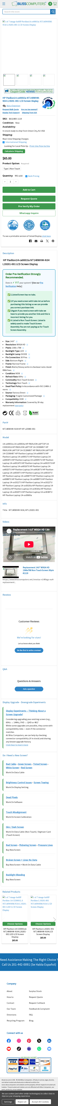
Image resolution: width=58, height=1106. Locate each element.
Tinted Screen (40, 764)
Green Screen (25, 764)
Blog (31, 1020)
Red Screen (26, 767)
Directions (11, 1014)
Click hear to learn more (17, 744)
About (9, 991)
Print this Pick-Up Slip (40, 146)
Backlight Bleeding (15, 874)
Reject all (22, 1101)
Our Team (11, 1008)
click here (46, 236)
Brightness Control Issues (19, 782)
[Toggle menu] (3, 3)
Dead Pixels (12, 797)
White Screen (12, 767)
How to (10, 997)
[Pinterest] (53, 241)
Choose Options (15, 924)
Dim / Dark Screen (15, 827)
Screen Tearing (41, 782)
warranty (19, 405)
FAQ (31, 1014)
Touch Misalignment (16, 812)
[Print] (41, 241)
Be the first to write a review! (29, 650)
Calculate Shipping (14, 151)
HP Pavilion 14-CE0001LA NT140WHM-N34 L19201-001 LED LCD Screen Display (14, 932)
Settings (8, 1101)
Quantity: (21, 175)
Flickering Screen (27, 845)
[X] (47, 241)
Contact (10, 1003)
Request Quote (36, 997)
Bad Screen (11, 845)
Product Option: (16, 163)
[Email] (36, 241)
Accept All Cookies (40, 1101)
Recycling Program (15, 1020)
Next (54, 920)
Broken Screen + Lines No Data (21, 859)
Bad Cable (11, 764)
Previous (3, 920)
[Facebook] (30, 241)
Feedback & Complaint (39, 1008)
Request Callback (37, 1003)
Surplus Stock (35, 991)
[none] (29, 46)
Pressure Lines (45, 845)
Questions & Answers (29, 681)
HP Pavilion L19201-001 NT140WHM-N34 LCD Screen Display (43, 931)
